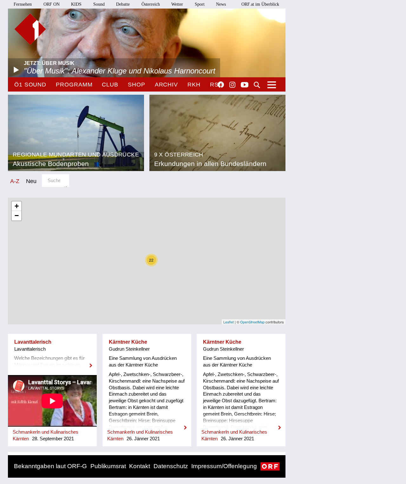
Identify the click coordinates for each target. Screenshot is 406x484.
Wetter (177, 4)
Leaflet (228, 321)
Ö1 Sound (30, 84)
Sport (200, 4)
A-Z (14, 181)
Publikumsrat (108, 466)
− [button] (17, 216)
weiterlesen (52, 361)
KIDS (76, 4)
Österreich (150, 4)
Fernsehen (23, 4)
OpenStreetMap (252, 321)
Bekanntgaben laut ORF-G (50, 466)
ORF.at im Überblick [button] (260, 4)
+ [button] (17, 206)
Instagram (232, 85)
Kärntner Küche (128, 342)
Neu (31, 181)
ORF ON (51, 4)
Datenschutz (171, 466)
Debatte (123, 4)
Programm (74, 84)
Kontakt (139, 466)
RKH (193, 84)
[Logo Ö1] (30, 29)
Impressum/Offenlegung (224, 466)
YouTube (244, 85)
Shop (136, 84)
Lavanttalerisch (32, 342)
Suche (257, 85)
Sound (99, 4)
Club (110, 84)
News (221, 4)
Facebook (221, 84)
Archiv (166, 84)
